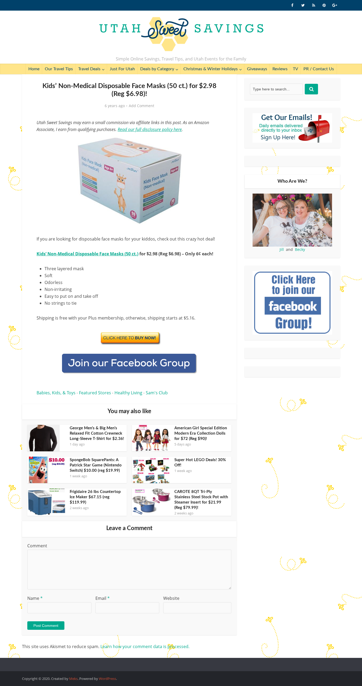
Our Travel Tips (59, 69)
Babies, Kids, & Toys (56, 393)
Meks (73, 678)
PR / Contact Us (318, 69)
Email (102, 598)
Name (35, 598)
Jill (282, 249)
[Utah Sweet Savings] (181, 34)
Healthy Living (128, 393)
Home (33, 69)
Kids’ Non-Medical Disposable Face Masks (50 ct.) (87, 254)
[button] (214, 143)
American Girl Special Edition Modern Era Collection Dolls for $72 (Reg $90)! (200, 433)
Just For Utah (122, 69)
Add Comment (141, 105)
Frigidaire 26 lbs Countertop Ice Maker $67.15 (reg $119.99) (95, 497)
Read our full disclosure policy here (150, 129)
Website (171, 598)
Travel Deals (89, 69)
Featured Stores (95, 393)
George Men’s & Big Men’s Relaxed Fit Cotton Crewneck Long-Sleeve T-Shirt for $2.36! (97, 433)
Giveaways (257, 69)
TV (295, 69)
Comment (37, 546)
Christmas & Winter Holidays (210, 69)
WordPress (107, 678)
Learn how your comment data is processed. (144, 646)
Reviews (280, 69)
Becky (300, 249)
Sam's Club (157, 393)
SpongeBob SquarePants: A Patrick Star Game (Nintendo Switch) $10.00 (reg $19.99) (96, 465)
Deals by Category (157, 69)
